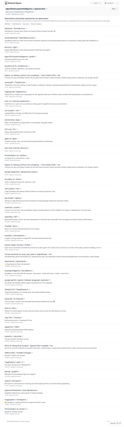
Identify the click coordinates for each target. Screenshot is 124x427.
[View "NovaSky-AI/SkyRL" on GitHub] (22, 179)
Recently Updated (36, 24)
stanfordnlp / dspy (12, 120)
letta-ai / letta (10, 308)
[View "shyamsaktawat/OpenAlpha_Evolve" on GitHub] (35, 38)
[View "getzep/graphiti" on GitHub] (19, 371)
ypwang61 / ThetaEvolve (15, 82)
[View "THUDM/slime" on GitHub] (18, 226)
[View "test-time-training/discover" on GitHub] (29, 148)
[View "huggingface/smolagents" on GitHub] (27, 399)
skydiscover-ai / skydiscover (16, 66)
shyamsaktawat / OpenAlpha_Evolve (19, 38)
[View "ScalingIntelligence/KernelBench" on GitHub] (33, 271)
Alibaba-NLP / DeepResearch (16, 289)
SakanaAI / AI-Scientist (14, 299)
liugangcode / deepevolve (15, 92)
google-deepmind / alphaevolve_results (21, 172)
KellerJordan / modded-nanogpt (18, 353)
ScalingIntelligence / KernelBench (18, 271)
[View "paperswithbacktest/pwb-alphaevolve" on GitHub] (38, 390)
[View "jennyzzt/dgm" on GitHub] (18, 47)
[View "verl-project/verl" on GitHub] (20, 110)
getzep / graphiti (11, 371)
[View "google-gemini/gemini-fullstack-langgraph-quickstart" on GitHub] (50, 280)
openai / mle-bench (13, 381)
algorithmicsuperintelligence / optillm (20, 57)
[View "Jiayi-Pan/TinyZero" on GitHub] (22, 317)
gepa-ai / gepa (10, 139)
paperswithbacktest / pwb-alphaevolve (21, 390)
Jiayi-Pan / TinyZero (13, 318)
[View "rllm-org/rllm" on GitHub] (17, 129)
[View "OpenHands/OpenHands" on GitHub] (27, 261)
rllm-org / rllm (10, 129)
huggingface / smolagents (15, 400)
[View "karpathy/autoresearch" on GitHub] (25, 235)
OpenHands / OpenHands (15, 261)
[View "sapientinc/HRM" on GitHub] (20, 327)
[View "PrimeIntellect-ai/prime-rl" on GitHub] (27, 409)
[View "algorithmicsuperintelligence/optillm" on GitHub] (36, 56)
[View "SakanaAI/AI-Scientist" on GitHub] (24, 299)
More (114, 9)
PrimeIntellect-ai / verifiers (15, 155)
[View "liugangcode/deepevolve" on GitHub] (27, 92)
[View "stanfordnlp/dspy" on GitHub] (21, 120)
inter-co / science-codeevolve (17, 101)
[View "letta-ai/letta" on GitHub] (17, 308)
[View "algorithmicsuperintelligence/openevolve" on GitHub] (47, 9)
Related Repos (15, 3)
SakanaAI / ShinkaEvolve (15, 28)
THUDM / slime (11, 226)
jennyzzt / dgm (11, 47)
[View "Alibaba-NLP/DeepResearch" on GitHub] (29, 289)
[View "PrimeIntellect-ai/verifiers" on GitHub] (27, 155)
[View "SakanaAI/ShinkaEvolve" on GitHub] (26, 28)
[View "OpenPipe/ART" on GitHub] (19, 217)
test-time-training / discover (16, 148)
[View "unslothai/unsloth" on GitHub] (21, 207)
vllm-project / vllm (12, 189)
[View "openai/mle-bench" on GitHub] (21, 381)
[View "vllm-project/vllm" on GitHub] (20, 188)
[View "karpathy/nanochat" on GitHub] (22, 336)
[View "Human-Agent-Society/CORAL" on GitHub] (31, 245)
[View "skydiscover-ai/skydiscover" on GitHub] (29, 66)
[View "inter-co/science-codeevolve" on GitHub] (30, 101)
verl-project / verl (12, 110)
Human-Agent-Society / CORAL (18, 245)
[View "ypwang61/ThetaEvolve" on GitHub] (26, 82)
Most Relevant (16, 24)
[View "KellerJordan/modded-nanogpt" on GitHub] (32, 353)
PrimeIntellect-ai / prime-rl (15, 409)
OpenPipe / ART (11, 217)
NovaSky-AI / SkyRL (13, 179)
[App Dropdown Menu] (117, 3)
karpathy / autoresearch (14, 236)
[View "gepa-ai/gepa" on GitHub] (17, 138)
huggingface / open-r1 (14, 362)
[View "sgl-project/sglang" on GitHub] (21, 198)
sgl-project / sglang (13, 198)
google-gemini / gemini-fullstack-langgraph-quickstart (27, 280)
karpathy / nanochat (13, 336)
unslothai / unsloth (12, 207)
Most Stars (26, 24)
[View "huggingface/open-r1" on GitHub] (24, 362)
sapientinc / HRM (12, 327)
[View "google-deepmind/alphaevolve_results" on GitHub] (38, 172)
